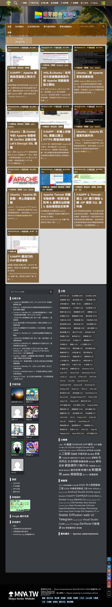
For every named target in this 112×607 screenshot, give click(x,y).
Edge (62, 401)
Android (90, 405)
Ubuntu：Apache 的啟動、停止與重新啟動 (23, 198)
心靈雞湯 (86, 304)
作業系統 (46, 65)
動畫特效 (63, 413)
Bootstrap (88, 385)
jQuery (76, 385)
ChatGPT (70, 496)
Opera (72, 401)
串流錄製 (88, 413)
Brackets (62, 496)
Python (80, 417)
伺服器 (27, 67)
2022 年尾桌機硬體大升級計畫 (68, 485)
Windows (60, 65)
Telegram (66, 519)
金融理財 (63, 300)
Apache (97, 492)
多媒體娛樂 (64, 308)
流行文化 (63, 296)
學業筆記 (63, 348)
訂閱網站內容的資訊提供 (22, 528)
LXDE (62, 377)
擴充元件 (84, 401)
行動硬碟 (86, 425)
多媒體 (62, 316)
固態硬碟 (75, 425)
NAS (83, 429)
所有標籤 (16, 486)
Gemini (78, 499)
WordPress (89, 393)
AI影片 (75, 364)
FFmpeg (70, 500)
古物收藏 (63, 304)
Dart (61, 421)
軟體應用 (13, 67)
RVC (98, 511)
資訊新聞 (63, 324)
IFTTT (98, 499)
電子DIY (76, 332)
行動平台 (63, 320)
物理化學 (86, 360)
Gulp (92, 429)
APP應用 (76, 405)
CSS (69, 381)
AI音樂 (86, 364)
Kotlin (91, 417)
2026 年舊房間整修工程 (76, 488)
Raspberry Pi (90, 511)
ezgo (71, 377)
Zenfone (85, 523)
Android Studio (76, 492)
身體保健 (76, 356)
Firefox (91, 397)
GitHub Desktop (91, 499)
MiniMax (79, 503)
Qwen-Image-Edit (76, 511)
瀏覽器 (89, 312)
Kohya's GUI (62, 502)
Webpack (63, 433)
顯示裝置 (90, 328)
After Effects (93, 488)
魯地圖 (79, 528)
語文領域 (88, 348)
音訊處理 (76, 413)
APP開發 (90, 433)
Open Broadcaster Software (81, 505)
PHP (91, 377)
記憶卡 (72, 429)
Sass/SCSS (81, 381)
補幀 (63, 528)
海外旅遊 (76, 300)
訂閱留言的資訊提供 (20, 531)
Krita (68, 502)
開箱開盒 (63, 328)
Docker (63, 499)
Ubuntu (44, 67)
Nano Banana (89, 503)
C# (71, 417)
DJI (101, 496)
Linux (66, 65)
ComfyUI (81, 495)
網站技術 (20, 67)
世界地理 (63, 356)
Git (84, 500)
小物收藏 (88, 300)
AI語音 (62, 368)
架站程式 (63, 393)
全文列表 (16, 483)
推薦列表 (73, 368)
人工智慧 (83, 344)
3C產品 (75, 340)
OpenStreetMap (67, 508)
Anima (89, 492)
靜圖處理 (75, 409)
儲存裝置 (63, 332)
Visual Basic (82, 421)
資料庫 (99, 187)
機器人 (72, 344)
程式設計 (88, 332)
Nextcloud (61, 505)
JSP (43, 189)
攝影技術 (63, 409)
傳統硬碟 (63, 425)
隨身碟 (62, 429)
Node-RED (76, 433)
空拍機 (62, 344)
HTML (80, 377)
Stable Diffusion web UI (76, 514)
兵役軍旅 (89, 308)
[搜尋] (103, 26)
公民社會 (75, 352)
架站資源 (49, 189)
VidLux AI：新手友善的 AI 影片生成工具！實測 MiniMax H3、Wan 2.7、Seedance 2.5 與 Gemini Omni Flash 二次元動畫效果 (31, 351)
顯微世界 (75, 360)
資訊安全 (20, 124)
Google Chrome (76, 397)
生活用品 (88, 296)
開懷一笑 (75, 304)
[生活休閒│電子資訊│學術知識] (56, 18)
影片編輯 (88, 409)
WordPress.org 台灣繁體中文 (24, 534)
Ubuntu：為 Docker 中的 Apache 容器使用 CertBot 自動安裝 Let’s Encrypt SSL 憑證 (23, 139)
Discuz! (62, 397)
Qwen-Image (63, 511)
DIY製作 (76, 308)
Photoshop (92, 508)
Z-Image (74, 524)
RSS (83, 389)
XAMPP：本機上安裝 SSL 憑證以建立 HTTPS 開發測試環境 (57, 135)
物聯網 (85, 336)
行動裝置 (77, 320)
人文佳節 (63, 360)
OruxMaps (81, 508)
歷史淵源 (86, 352)
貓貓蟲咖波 (71, 528)
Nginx (66, 505)
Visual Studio (77, 520)
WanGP (67, 524)
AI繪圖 (62, 364)
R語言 (70, 421)
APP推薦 (63, 405)
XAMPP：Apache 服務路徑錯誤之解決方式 (23, 76)
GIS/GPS (63, 340)
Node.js (62, 389)
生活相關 (75, 296)
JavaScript (63, 385)
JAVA (62, 417)
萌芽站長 (25, 47)
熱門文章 (16, 489)
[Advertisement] (80, 551)
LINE (72, 503)
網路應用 (75, 316)
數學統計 (87, 356)
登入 (15, 526)
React (74, 389)
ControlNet (93, 496)
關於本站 (16, 492)
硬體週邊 (77, 328)
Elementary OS (87, 373)
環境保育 (63, 352)
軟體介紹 (46, 187)
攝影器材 (87, 340)
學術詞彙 (76, 348)
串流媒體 (89, 324)
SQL (80, 189)
